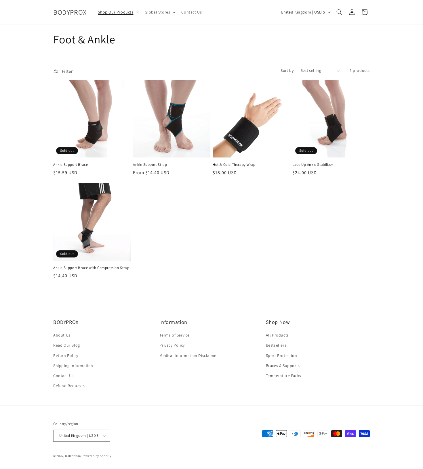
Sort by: (287, 70)
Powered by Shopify (96, 456)
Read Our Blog (66, 345)
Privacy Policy (171, 345)
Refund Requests (69, 385)
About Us (61, 335)
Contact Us (63, 375)
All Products (277, 335)
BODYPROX (73, 456)
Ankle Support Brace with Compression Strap (91, 268)
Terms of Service (174, 335)
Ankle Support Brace (70, 164)
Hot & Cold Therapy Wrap (234, 164)
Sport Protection (281, 355)
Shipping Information (73, 365)
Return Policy (65, 355)
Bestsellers (276, 345)
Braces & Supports (283, 365)
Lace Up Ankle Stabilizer (312, 164)
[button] (117, 12)
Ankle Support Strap (150, 164)
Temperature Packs (283, 375)
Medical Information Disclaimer (188, 355)
